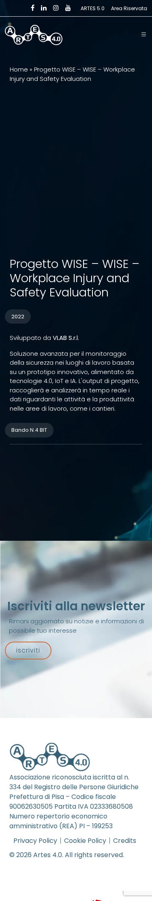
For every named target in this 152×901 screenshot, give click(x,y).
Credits (124, 840)
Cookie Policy (85, 840)
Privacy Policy (35, 840)
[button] (144, 35)
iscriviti (28, 650)
